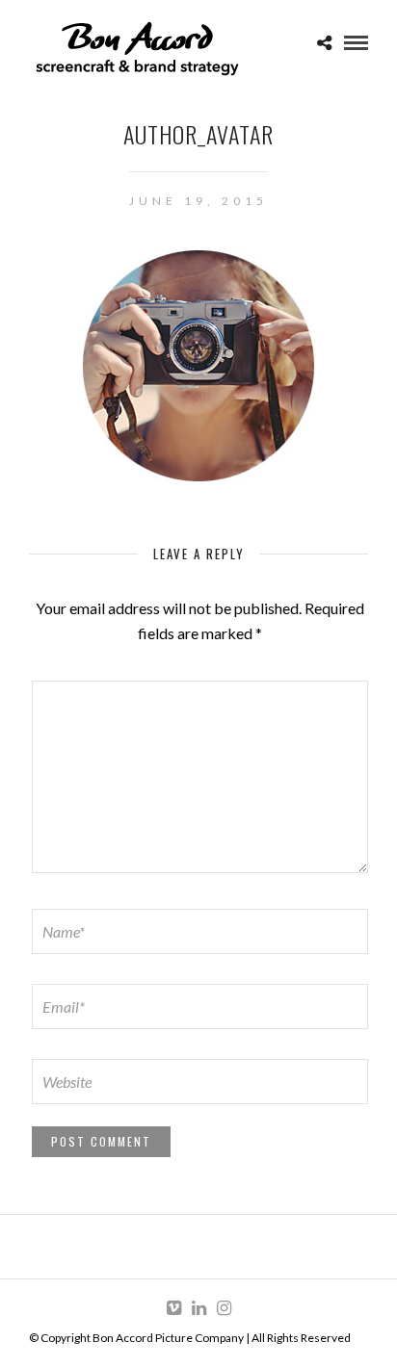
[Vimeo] (173, 1308)
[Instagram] (223, 1308)
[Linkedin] (198, 1308)
